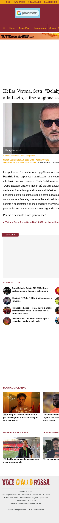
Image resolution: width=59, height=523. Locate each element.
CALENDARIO (50, 2)
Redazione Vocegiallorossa (19, 162)
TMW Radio (19, 2)
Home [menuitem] (12, 28)
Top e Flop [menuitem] (24, 28)
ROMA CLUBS (34, 2)
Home (7, 2)
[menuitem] (4, 28)
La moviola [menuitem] (40, 28)
